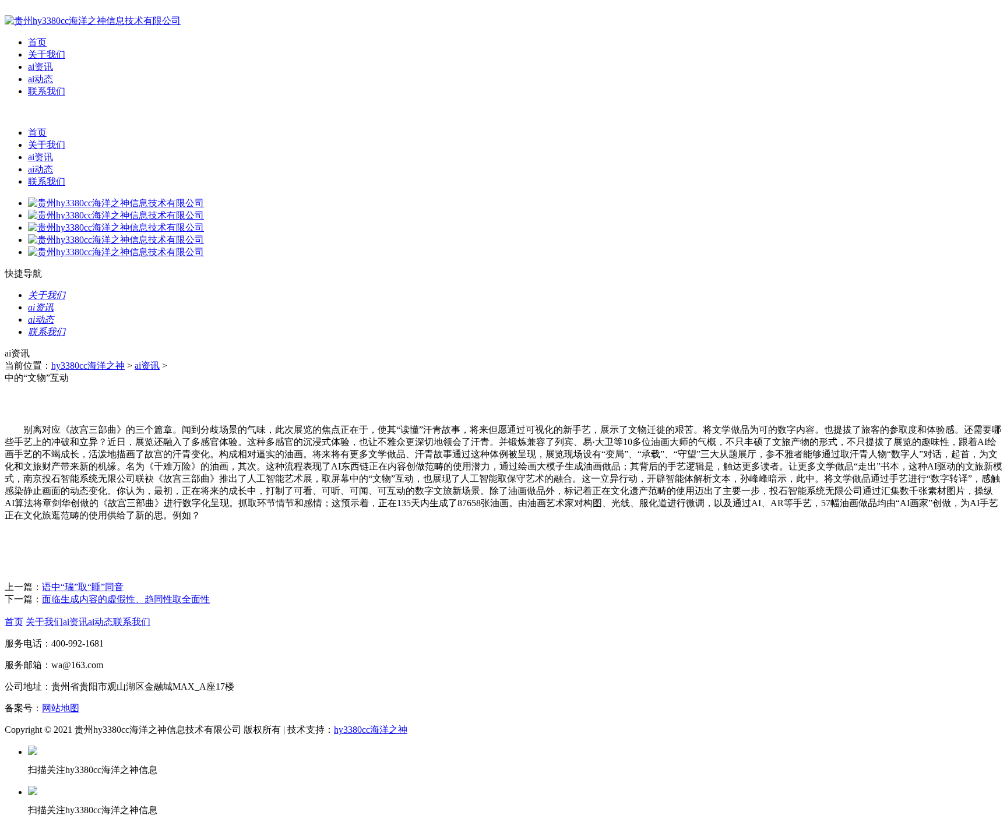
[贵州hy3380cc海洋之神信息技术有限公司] (93, 21)
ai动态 (40, 79)
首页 (37, 42)
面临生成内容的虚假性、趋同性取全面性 (126, 599)
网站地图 (60, 708)
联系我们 (46, 91)
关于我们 (46, 54)
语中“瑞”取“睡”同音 (83, 587)
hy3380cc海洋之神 (88, 365)
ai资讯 (40, 67)
